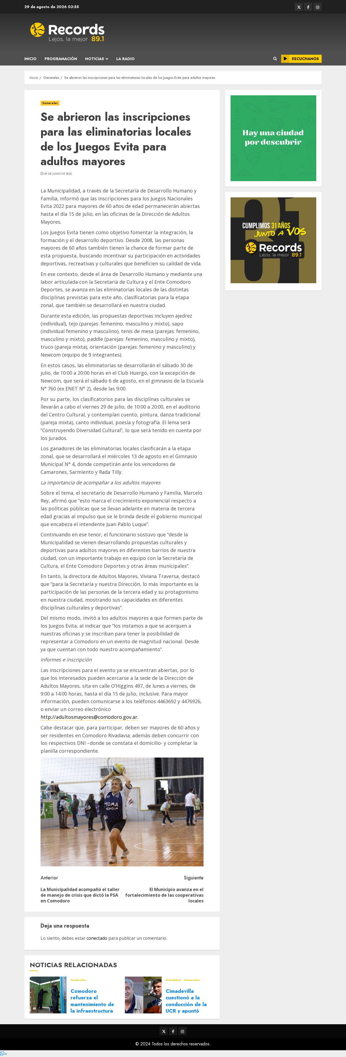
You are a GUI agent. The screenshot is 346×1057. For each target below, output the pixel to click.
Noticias (94, 58)
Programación (61, 58)
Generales (50, 103)
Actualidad (173, 980)
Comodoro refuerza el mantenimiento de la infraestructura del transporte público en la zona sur (93, 1010)
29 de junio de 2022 (58, 174)
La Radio (125, 58)
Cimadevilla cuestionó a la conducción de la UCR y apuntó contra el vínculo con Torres (186, 1007)
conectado (96, 938)
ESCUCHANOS (305, 58)
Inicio (30, 58)
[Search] (275, 59)
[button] (3, 1054)
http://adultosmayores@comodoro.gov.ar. (89, 717)
